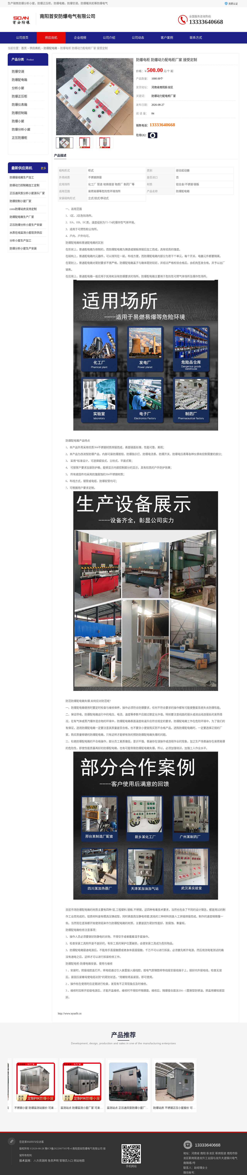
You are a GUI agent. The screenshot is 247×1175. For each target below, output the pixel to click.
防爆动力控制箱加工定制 (24, 185)
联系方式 (196, 37)
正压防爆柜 (19, 137)
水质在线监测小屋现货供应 (26, 232)
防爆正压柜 (19, 96)
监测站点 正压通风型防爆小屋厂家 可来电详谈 (83, 1107)
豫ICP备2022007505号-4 (58, 1148)
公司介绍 (109, 37)
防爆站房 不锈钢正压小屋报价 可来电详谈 (126, 1107)
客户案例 (167, 37)
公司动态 (138, 37)
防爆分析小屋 (21, 129)
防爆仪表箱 (19, 104)
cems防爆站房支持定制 (23, 209)
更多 (43, 168)
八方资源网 (40, 1160)
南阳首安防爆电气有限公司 (87, 1148)
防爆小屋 (18, 121)
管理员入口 (66, 1160)
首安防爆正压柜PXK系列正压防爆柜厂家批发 (175, 1107)
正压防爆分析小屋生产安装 (26, 224)
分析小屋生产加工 (20, 240)
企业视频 (80, 37)
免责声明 (53, 1160)
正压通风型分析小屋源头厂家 (27, 193)
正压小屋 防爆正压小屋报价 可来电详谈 (217, 1107)
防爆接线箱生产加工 (22, 177)
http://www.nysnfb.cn (69, 1013)
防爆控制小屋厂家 (20, 201)
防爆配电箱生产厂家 (22, 216)
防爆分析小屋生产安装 (23, 248)
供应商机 (51, 37)
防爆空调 (18, 71)
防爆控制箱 (19, 113)
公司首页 (22, 37)
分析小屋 (18, 88)
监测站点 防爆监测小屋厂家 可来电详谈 (32, 1107)
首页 (24, 48)
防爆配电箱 (50, 48)
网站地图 (79, 1160)
